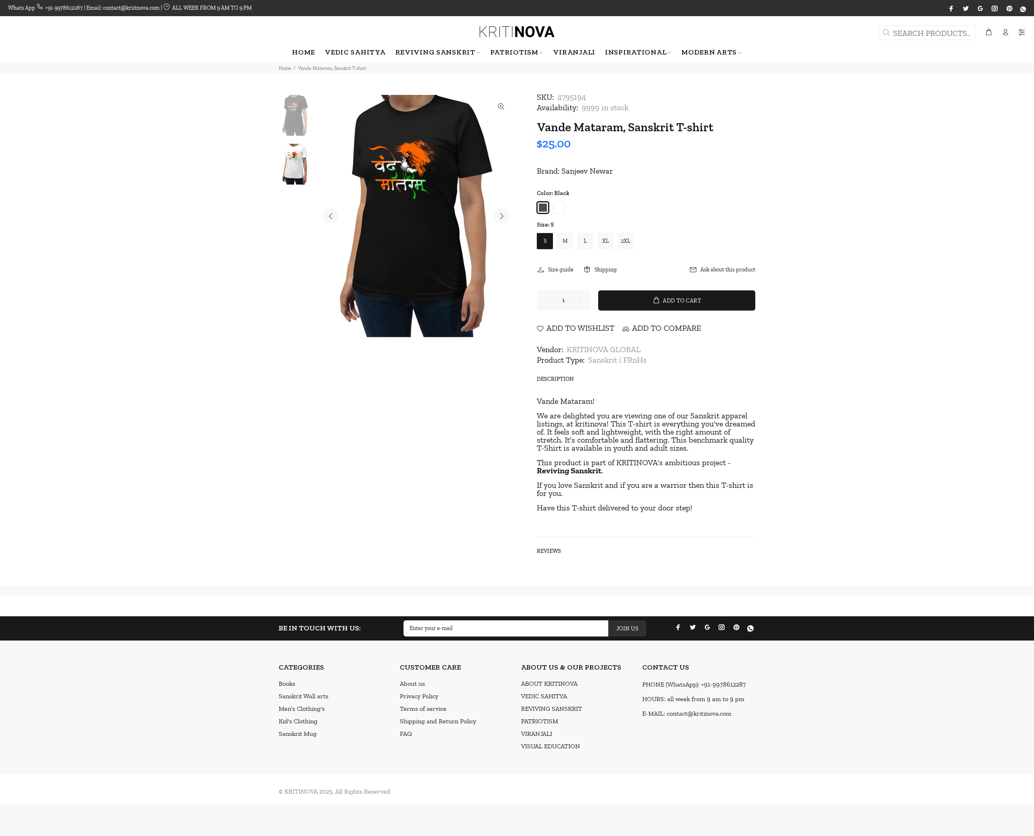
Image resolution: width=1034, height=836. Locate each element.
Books (287, 683)
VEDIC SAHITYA (544, 696)
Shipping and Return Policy (438, 721)
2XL (625, 240)
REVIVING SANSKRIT (551, 708)
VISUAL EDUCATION (550, 746)
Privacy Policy (419, 696)
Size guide (561, 269)
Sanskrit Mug (298, 733)
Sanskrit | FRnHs (617, 360)
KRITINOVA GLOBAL (604, 349)
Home (285, 68)
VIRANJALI (536, 733)
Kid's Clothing (298, 721)
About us (412, 683)
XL (605, 240)
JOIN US (627, 628)
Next (501, 216)
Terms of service (423, 708)
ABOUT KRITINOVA (549, 683)
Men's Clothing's (302, 708)
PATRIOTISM (539, 721)
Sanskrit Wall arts (303, 696)
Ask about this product (727, 269)
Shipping (606, 269)
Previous (330, 216)
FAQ (406, 733)
